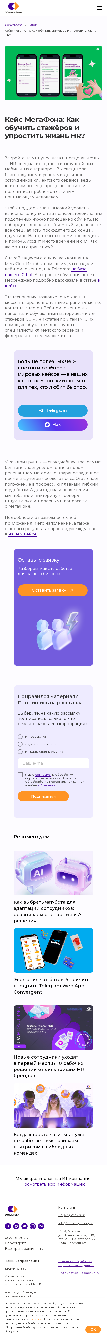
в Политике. (47, 785)
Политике (36, 1319)
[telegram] (8, 1226)
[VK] (24, 1226)
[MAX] (16, 1226)
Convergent (13, 25)
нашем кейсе (22, 534)
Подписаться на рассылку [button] (78, 1273)
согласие (43, 774)
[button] (53, 590)
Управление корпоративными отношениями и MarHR (23, 1280)
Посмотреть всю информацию (53, 1184)
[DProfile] (33, 1226)
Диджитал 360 (16, 1268)
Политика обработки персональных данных (76, 1263)
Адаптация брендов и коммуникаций (21, 1294)
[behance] (41, 1226)
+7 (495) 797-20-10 (71, 1215)
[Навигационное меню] (99, 8)
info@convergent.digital (75, 1223)
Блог (33, 25)
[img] (53, 1027)
